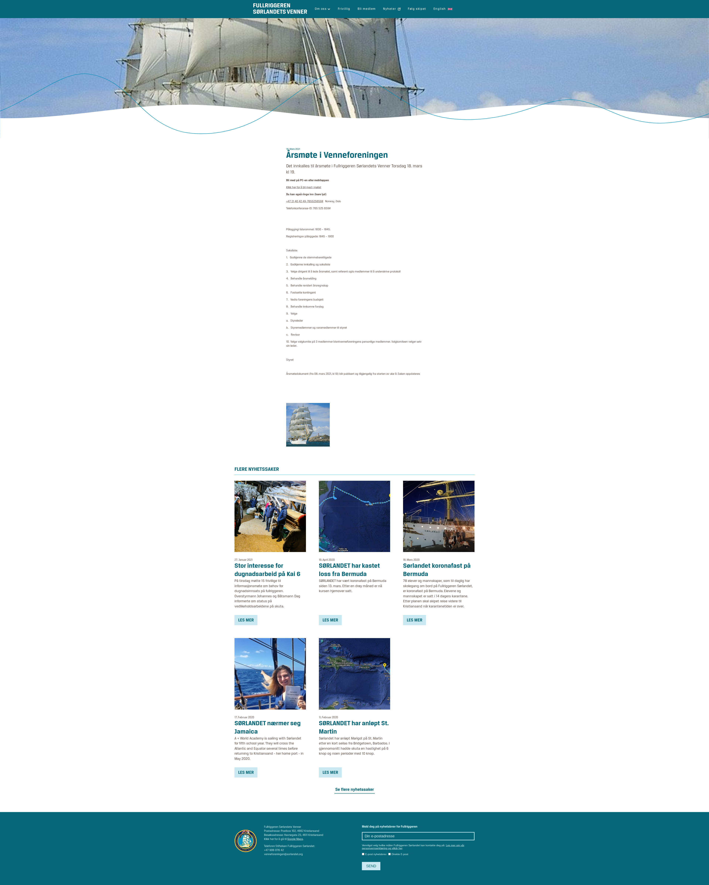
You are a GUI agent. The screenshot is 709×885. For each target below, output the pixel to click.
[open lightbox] (308, 425)
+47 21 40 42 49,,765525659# (304, 201)
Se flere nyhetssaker (354, 789)
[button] (322, 9)
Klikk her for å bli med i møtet (303, 187)
